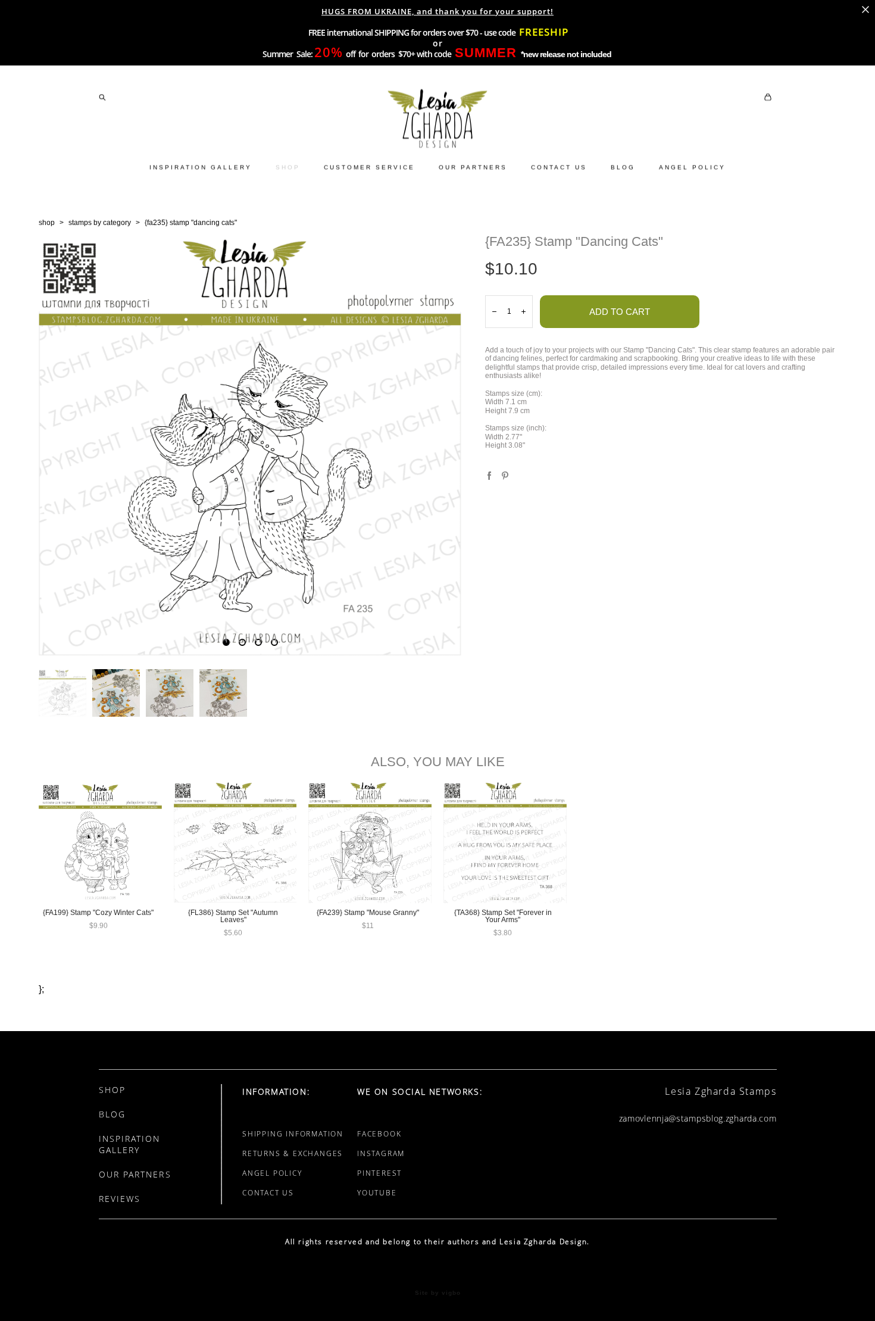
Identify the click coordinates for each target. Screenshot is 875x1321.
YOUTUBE (377, 1193)
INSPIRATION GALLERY (200, 167)
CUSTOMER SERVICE (369, 167)
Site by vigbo (438, 1293)
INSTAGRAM (381, 1153)
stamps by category (99, 222)
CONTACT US (559, 167)
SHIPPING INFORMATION (292, 1134)
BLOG (623, 167)
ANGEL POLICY (692, 167)
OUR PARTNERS (473, 167)
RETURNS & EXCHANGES (292, 1153)
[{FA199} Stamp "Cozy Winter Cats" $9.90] (100, 841)
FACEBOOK (379, 1134)
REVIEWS (120, 1198)
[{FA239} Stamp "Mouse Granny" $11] (370, 841)
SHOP (288, 167)
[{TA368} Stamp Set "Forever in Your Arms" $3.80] (505, 841)
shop (47, 222)
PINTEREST (379, 1173)
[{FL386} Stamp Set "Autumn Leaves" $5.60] (235, 841)
